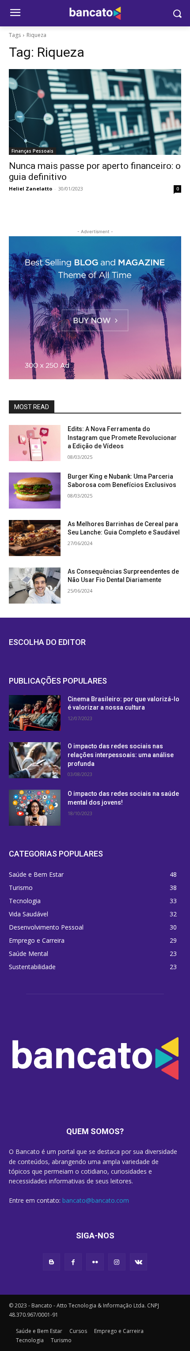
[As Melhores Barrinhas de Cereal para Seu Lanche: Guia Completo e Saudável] (35, 538)
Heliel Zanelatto (30, 188)
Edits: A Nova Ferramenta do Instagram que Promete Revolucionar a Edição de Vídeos (122, 437)
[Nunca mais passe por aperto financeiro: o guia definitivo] (95, 112)
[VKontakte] (138, 1261)
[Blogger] (51, 1261)
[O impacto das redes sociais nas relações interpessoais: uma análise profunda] (35, 760)
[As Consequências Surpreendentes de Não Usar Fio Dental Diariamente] (35, 585)
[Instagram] (116, 1261)
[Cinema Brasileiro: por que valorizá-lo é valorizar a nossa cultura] (35, 713)
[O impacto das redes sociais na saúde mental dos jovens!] (35, 808)
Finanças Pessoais (32, 151)
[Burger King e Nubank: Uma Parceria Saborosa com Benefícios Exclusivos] (35, 490)
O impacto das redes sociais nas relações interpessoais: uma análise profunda (121, 755)
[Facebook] (73, 1261)
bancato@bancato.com (95, 1200)
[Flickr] (94, 1261)
